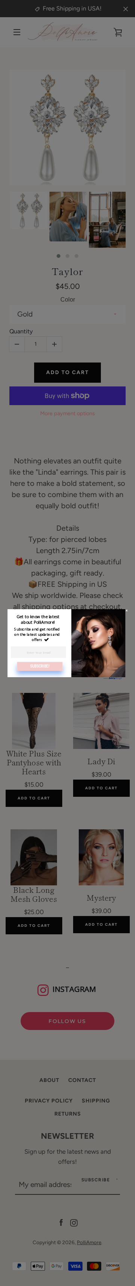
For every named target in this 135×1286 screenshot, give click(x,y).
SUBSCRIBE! (40, 666)
